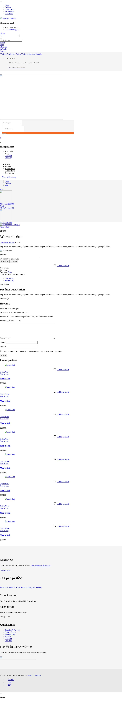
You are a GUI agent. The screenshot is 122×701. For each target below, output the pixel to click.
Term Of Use (10, 634)
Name (3, 342)
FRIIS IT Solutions (34, 675)
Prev (1, 189)
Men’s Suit (5, 378)
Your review (5, 338)
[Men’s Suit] (10, 365)
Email (3, 347)
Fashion (8, 183)
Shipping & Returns (12, 630)
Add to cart (5, 261)
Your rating (5, 321)
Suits (6, 185)
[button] (4, 374)
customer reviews (7, 243)
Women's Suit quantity (8, 259)
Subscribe (8, 641)
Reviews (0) (9, 280)
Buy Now (14, 261)
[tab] (63, 278)
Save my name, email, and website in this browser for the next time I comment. (32, 351)
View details (4, 227)
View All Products (9, 177)
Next (2, 206)
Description (9, 278)
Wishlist (8, 636)
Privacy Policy (10, 632)
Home (7, 181)
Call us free (5, 570)
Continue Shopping (12, 30)
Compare (8, 639)
